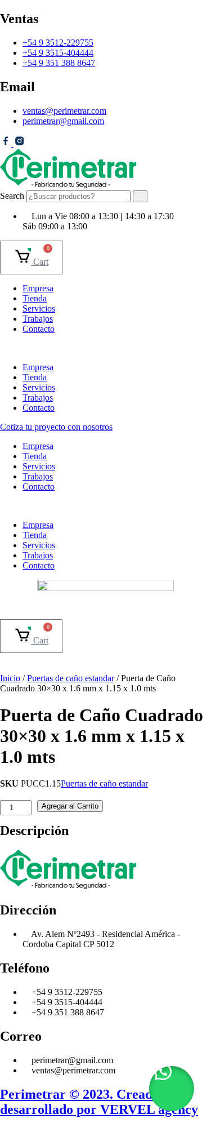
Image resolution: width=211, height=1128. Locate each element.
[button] (105, 348)
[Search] (140, 196)
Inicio (10, 678)
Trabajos (38, 318)
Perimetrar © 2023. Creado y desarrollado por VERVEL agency (99, 1102)
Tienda (35, 298)
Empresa (38, 288)
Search (12, 196)
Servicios (39, 308)
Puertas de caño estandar (70, 678)
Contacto (39, 329)
